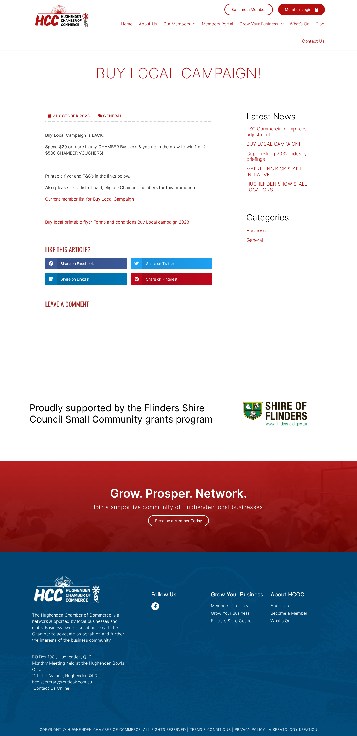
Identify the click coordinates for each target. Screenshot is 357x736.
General (112, 115)
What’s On (299, 23)
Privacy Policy (250, 729)
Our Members (176, 23)
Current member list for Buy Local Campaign (89, 199)
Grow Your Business (258, 23)
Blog (320, 23)
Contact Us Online (51, 688)
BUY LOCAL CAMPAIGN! (273, 144)
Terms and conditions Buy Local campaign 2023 (141, 222)
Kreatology (285, 729)
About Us (148, 23)
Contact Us (313, 41)
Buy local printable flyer (68, 222)
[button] (86, 263)
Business (256, 230)
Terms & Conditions (210, 729)
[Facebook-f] (155, 606)
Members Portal (217, 23)
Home (127, 23)
